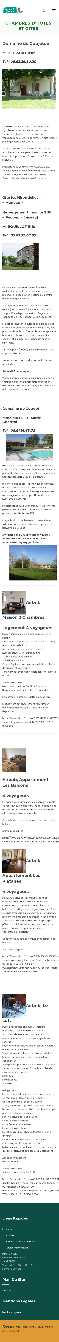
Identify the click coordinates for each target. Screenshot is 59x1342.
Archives (10, 1235)
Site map (7, 1290)
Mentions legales (11, 1312)
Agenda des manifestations (21, 1241)
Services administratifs (18, 1247)
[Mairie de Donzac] (12, 10)
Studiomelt (44, 1326)
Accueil (10, 1229)
